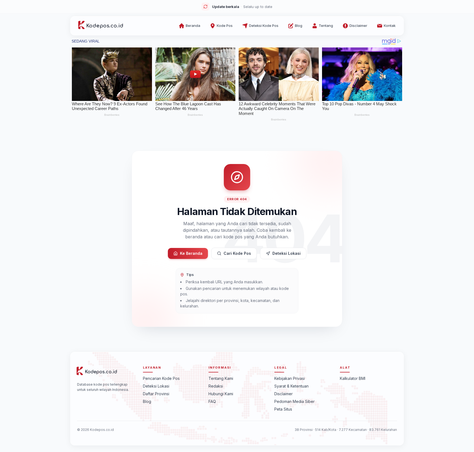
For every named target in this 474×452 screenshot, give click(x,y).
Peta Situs (283, 409)
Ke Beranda (191, 253)
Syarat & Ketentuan (291, 386)
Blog (147, 401)
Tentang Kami (220, 378)
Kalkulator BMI (352, 378)
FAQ (212, 401)
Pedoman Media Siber (294, 401)
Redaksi (215, 386)
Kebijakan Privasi (289, 378)
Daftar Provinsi (156, 393)
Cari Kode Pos (237, 253)
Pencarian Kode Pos (161, 378)
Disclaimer (283, 393)
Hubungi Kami (220, 393)
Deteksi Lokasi (286, 253)
